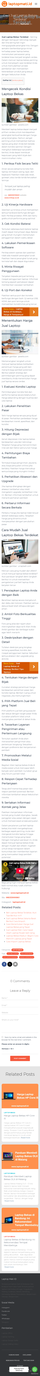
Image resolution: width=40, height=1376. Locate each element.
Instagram (6, 1308)
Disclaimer (27, 1355)
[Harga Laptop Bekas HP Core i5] (20, 1096)
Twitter (4, 1315)
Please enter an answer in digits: (15, 1044)
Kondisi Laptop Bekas (26, 957)
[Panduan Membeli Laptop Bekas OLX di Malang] (20, 1157)
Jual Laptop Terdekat (10, 957)
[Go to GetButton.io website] (34, 1373)
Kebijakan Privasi (12, 1360)
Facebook (6, 1311)
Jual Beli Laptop (12, 953)
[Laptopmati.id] (17, 4)
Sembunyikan (17, 80)
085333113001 (13, 195)
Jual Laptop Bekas (27, 953)
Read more (25, 1138)
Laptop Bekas (17, 950)
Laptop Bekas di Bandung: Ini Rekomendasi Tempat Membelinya (19, 1242)
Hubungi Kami (14, 1355)
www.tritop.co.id (11, 198)
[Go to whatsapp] (34, 1369)
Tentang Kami (28, 1360)
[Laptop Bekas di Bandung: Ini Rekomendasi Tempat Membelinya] (20, 1220)
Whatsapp (6, 1318)
